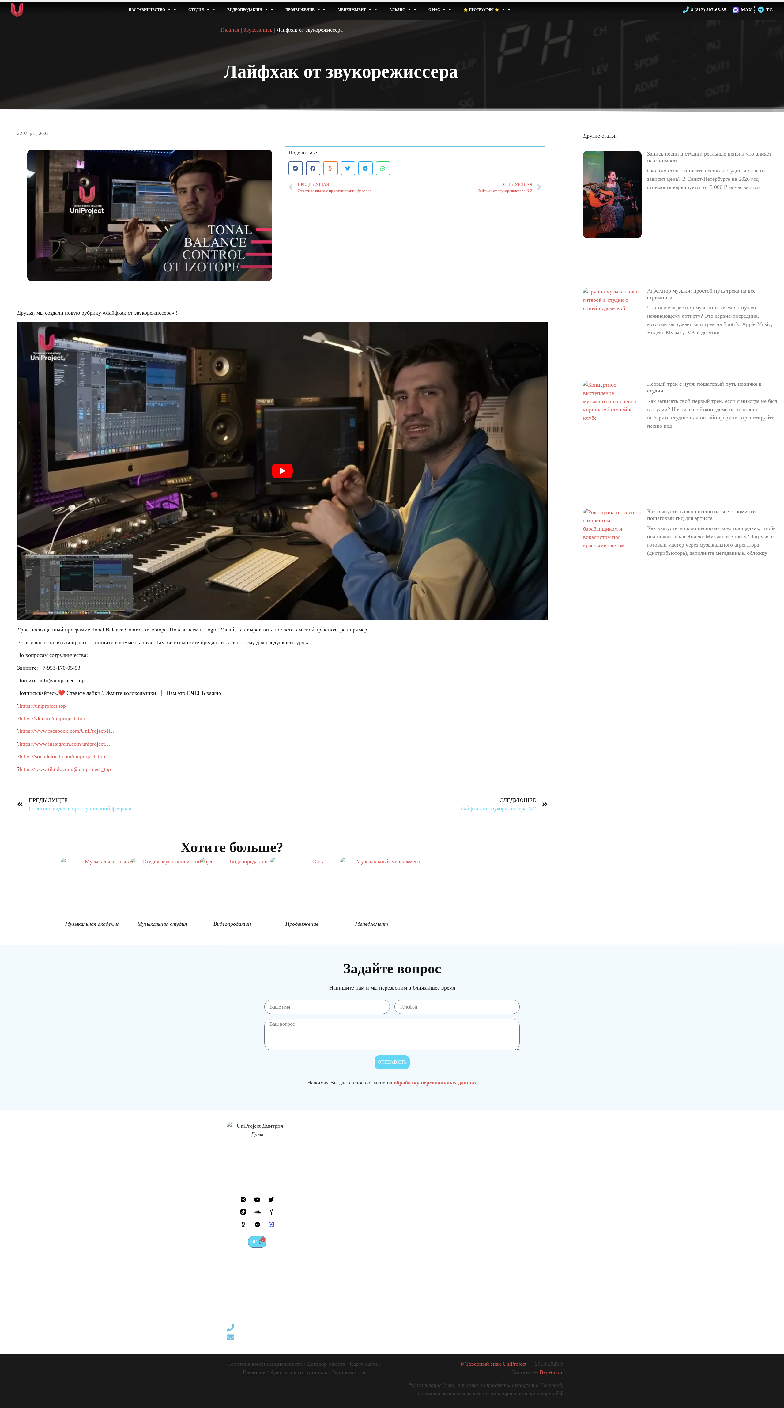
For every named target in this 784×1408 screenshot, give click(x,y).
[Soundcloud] (257, 1211)
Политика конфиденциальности (265, 1364)
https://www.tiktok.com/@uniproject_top (65, 769)
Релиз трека (385, 1285)
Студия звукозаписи (394, 1184)
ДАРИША (521, 1218)
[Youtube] (257, 1199)
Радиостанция (348, 1372)
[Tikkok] (243, 1211)
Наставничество (147, 10)
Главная (230, 30)
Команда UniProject (323, 1141)
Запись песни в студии (398, 1202)
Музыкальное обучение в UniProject (398, 1144)
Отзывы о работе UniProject (320, 1162)
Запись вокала (388, 1230)
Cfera (515, 1172)
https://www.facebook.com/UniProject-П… (68, 731)
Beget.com (552, 1372)
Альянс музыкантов (523, 1144)
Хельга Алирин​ (527, 1190)
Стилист (445, 1258)
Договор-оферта (326, 1364)
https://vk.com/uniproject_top (52, 718)
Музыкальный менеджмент (452, 1279)
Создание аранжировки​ (398, 1212)
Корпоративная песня (396, 1248)
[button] (295, 168)
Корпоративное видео (461, 1221)
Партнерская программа (315, 1230)
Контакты (311, 1251)
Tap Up (517, 1199)
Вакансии (254, 1372)
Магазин (310, 1242)
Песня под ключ (390, 1193)
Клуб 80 (518, 1181)
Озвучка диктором (392, 1267)
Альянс (397, 10)
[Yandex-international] (271, 1211)
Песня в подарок (390, 1258)
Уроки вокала (387, 1156)
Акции (308, 1184)
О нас (434, 10)
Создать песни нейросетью (452, 1144)
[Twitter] (271, 1199)
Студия (196, 10)
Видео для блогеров (458, 1212)
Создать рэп (385, 1221)
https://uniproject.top (43, 706)
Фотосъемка (449, 1166)
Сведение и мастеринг (397, 1276)
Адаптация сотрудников (298, 1372)
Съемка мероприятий (460, 1193)
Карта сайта (364, 1364)
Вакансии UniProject (324, 1150)
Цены (307, 1202)
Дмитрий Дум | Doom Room (526, 1159)
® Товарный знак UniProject (512, 1364)
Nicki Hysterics (526, 1209)
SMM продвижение (458, 1239)
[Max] (271, 1224)
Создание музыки (392, 1175)
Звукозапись (257, 30)
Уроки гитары (387, 1166)
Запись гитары (388, 1239)
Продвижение (300, 10)
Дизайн (444, 1267)
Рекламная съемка (456, 1184)
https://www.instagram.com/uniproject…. (66, 744)
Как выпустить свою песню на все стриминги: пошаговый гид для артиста (702, 514)
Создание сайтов (455, 1248)
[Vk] (243, 1199)
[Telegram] (257, 1224)
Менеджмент (352, 10)
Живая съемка (452, 1202)
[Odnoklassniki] (243, 1224)
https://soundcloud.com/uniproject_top (62, 756)
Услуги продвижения (460, 1230)
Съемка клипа (451, 1175)
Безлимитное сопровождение (453, 1294)
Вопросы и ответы (322, 1193)
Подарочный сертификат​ (315, 1215)
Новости (310, 1175)
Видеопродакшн (244, 10)
